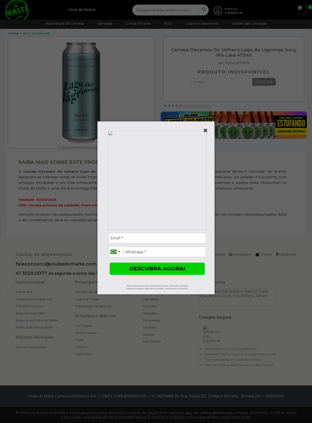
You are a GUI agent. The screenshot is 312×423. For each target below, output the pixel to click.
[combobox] (115, 251)
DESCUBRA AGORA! (157, 268)
